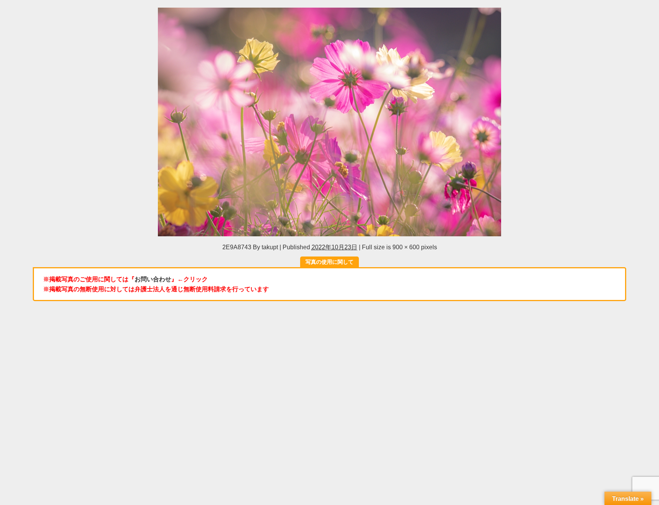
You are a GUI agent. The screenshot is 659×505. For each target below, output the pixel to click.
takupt (270, 247)
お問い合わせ (153, 279)
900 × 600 (406, 247)
